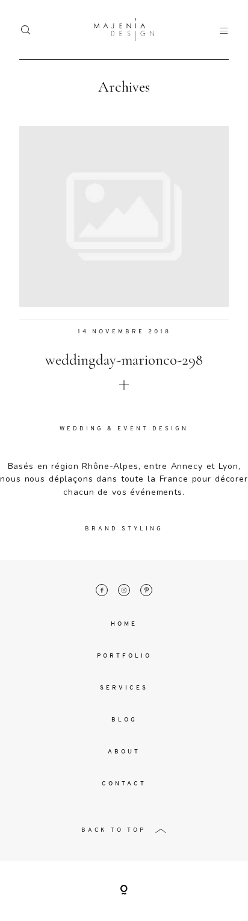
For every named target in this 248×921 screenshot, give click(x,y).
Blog (124, 720)
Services (124, 688)
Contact (124, 784)
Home (124, 624)
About (124, 752)
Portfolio (124, 656)
